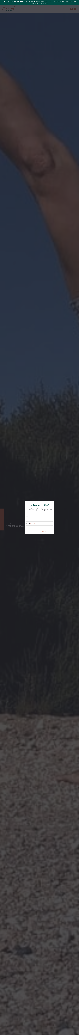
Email (30, 523)
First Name (32, 516)
